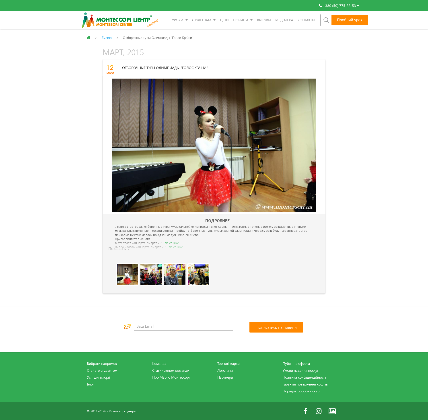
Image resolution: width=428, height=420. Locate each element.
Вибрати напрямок (102, 363)
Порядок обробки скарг (302, 391)
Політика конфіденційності (304, 377)
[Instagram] (318, 411)
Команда (159, 363)
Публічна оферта (296, 363)
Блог (90, 384)
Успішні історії (98, 377)
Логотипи (225, 370)
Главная (88, 37)
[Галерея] (332, 411)
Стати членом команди (170, 370)
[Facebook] (305, 411)
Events (106, 38)
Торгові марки (228, 363)
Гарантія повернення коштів (305, 384)
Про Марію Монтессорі (171, 377)
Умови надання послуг (301, 370)
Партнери (225, 377)
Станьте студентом (102, 370)
